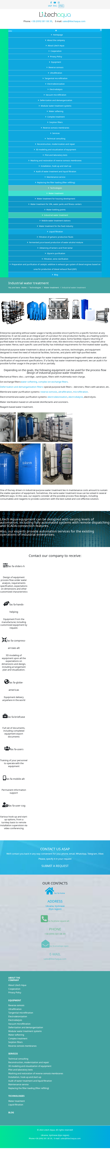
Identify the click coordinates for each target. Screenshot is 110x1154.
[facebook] (51, 2)
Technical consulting (18, 1058)
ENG (61, 6)
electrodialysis (75, 396)
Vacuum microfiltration (19, 1023)
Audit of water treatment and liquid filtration (30, 1080)
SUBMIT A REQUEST (55, 866)
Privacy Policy (14, 992)
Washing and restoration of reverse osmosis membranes (35, 1073)
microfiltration (80, 391)
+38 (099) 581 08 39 (41, 21)
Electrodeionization (17, 1016)
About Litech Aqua (17, 985)
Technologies (35, 287)
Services (13, 1053)
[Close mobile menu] (56, 30)
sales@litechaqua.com (74, 21)
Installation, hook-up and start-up (24, 1077)
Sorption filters (15, 1042)
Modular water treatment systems (25, 1031)
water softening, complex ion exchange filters (44, 381)
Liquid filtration (15, 1104)
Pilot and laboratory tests (20, 1069)
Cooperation (14, 989)
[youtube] (55, 2)
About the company (14, 979)
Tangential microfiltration (20, 1012)
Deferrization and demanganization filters (21, 386)
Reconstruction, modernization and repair (28, 1062)
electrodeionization (57, 396)
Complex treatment (17, 1038)
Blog (11, 1112)
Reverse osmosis (16, 1005)
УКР (50, 6)
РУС (55, 6)
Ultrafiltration (15, 1009)
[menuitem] (55, 34)
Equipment (14, 1000)
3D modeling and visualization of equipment (29, 1066)
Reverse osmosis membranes (22, 1046)
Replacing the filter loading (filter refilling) (28, 1088)
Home (24, 287)
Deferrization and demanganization (25, 1027)
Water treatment (51, 287)
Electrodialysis (15, 1020)
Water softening (16, 1034)
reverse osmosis (48, 391)
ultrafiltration (65, 391)
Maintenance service (18, 1084)
